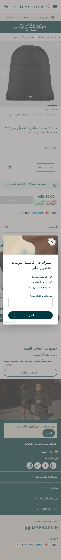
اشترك (30, 315)
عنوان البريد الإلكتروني (41, 296)
